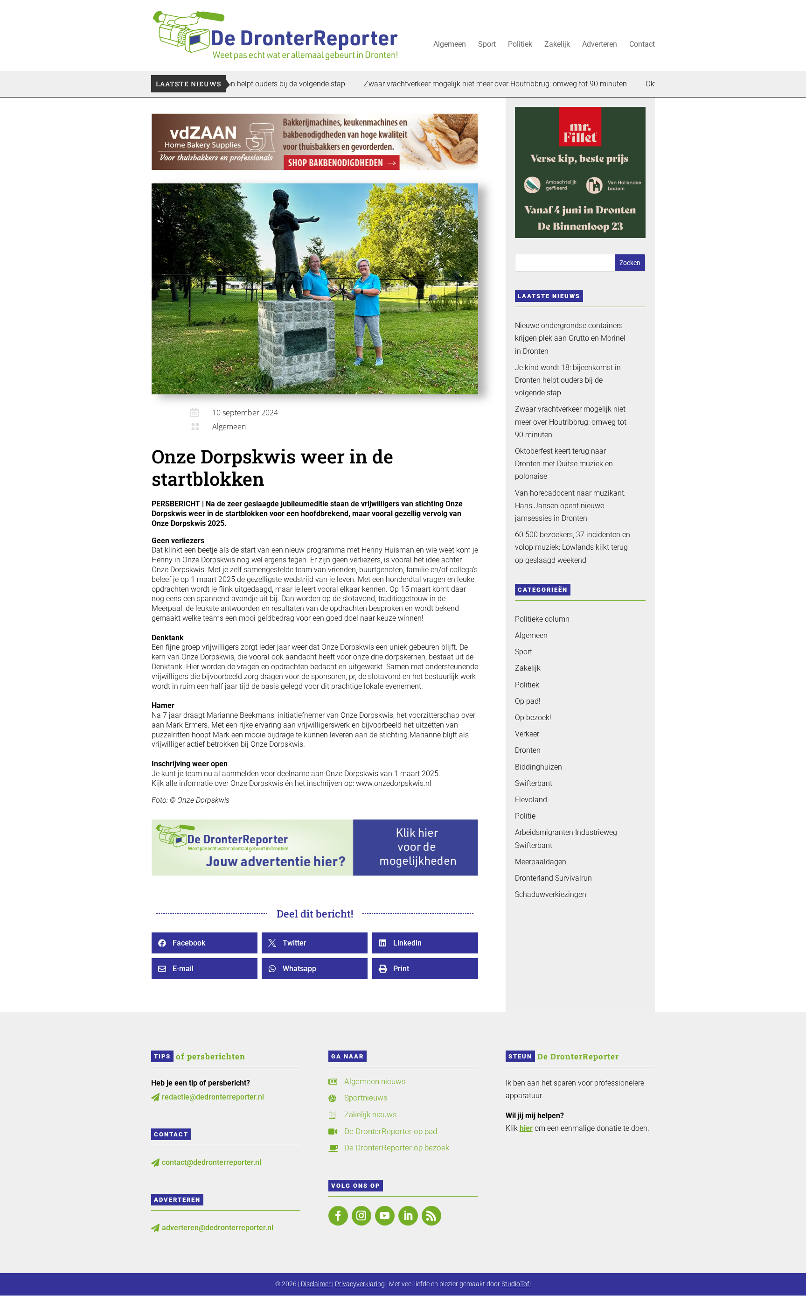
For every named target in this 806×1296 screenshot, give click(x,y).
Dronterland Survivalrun (553, 878)
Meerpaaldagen (540, 861)
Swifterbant (533, 783)
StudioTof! (516, 1284)
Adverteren (599, 45)
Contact (642, 45)
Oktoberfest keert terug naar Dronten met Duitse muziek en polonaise (564, 464)
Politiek (520, 45)
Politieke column (542, 619)
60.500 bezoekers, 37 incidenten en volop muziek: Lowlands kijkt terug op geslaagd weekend (572, 547)
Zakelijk (557, 45)
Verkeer (527, 733)
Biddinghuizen (538, 767)
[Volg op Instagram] (361, 1216)
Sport (487, 45)
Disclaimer (316, 1284)
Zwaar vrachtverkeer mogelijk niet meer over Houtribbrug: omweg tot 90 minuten (449, 83)
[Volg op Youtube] (385, 1216)
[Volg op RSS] (431, 1216)
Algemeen (449, 45)
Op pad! (528, 701)
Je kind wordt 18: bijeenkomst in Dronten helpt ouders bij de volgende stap (568, 380)
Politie (525, 816)
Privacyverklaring (360, 1284)
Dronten (528, 750)
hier (526, 1128)
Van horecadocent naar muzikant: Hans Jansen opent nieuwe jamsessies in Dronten (570, 506)
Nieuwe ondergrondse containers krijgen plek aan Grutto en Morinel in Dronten (570, 338)
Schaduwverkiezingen (550, 894)
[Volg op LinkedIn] (408, 1216)
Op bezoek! (533, 717)
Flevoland (531, 799)
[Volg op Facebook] (338, 1216)
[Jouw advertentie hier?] (315, 873)
